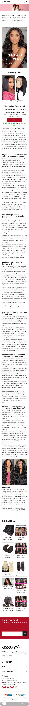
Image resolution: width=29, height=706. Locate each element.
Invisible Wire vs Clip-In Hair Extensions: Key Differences (8, 574)
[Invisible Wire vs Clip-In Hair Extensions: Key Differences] (8, 566)
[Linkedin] (5, 687)
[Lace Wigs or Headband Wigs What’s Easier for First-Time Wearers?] (21, 530)
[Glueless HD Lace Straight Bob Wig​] (14, 87)
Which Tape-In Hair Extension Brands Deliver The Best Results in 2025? (21, 592)
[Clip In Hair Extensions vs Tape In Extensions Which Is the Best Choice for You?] (8, 530)
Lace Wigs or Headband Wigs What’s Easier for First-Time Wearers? (21, 538)
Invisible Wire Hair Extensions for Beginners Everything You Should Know (8, 556)
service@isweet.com (12, 680)
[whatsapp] (16, 687)
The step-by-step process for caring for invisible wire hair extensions (21, 574)
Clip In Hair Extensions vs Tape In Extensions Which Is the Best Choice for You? (8, 538)
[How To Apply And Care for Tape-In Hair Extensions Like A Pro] (21, 601)
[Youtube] (11, 687)
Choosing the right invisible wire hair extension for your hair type (8, 588)
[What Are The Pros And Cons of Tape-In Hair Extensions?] (8, 601)
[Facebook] (3, 687)
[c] (14, 47)
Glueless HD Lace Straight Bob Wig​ (14, 101)
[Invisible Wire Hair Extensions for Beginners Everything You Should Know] (8, 548)
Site (20, 116)
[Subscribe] (25, 633)
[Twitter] (8, 687)
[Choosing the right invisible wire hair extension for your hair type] (8, 581)
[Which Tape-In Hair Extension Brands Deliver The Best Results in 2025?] (21, 584)
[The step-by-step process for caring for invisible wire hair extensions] (21, 566)
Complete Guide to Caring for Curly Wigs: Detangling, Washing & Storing (21, 556)
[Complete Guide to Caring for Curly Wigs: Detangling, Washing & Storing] (21, 548)
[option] (14, 88)
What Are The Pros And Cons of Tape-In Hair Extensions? (8, 609)
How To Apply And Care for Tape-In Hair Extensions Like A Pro (21, 609)
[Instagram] (13, 687)
